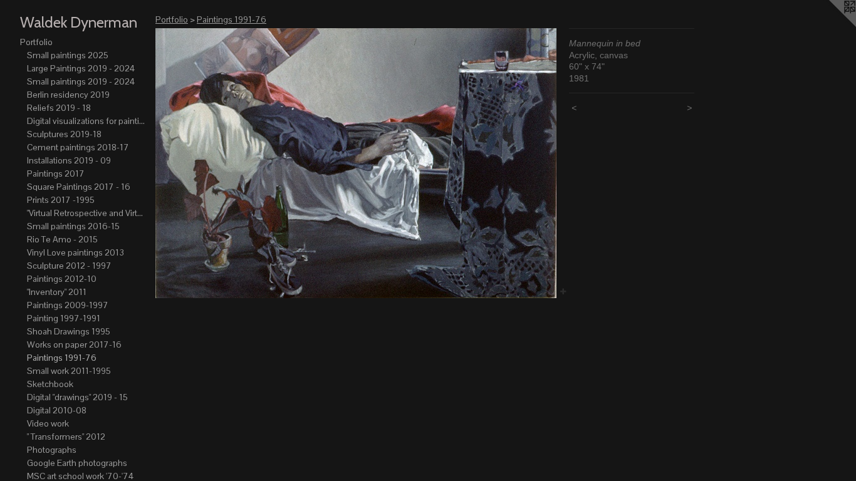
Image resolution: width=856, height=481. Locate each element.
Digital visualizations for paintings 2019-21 (86, 121)
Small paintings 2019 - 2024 (81, 81)
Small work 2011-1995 (69, 370)
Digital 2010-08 (56, 410)
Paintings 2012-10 (62, 278)
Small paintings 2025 (67, 55)
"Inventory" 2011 (56, 291)
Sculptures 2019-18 (64, 134)
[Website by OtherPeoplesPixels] (831, 25)
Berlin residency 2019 (68, 94)
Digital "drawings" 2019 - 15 (77, 397)
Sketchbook (50, 384)
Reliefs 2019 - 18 (59, 107)
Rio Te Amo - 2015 (62, 239)
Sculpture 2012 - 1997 (69, 265)
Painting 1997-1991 (63, 318)
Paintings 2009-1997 (67, 305)
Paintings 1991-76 (62, 357)
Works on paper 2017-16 (74, 344)
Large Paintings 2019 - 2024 (81, 68)
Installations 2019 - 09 (69, 160)
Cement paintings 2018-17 (78, 147)
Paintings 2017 (56, 173)
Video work (48, 423)
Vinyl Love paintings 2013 (75, 252)
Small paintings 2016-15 (73, 226)
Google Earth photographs (77, 462)
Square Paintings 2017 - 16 (78, 186)
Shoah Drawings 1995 (68, 331)
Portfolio (36, 42)
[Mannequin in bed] (355, 163)
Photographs (51, 449)
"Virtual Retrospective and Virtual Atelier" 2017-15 (86, 213)
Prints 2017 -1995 (61, 199)
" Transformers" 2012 (66, 436)
